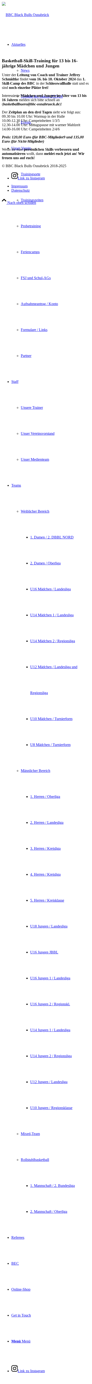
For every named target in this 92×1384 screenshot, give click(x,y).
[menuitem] (50, 252)
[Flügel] (25, 15)
